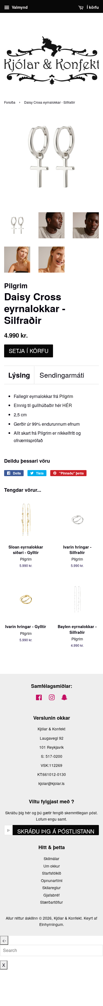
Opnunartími (51, 880)
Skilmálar (51, 858)
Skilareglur (51, 887)
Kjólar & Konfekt (68, 918)
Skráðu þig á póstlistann (55, 831)
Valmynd (19, 7)
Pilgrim (66, 396)
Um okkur (51, 866)
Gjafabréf (51, 895)
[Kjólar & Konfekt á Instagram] (52, 698)
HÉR (67, 405)
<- (4, 940)
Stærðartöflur (51, 902)
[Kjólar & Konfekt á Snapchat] (64, 698)
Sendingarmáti (62, 375)
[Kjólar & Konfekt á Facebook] (39, 698)
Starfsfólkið (51, 873)
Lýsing (19, 375)
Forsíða (9, 102)
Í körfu (92, 7)
